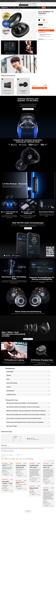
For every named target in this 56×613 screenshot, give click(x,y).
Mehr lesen (47, 477)
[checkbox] (2, 79)
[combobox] (12, 455)
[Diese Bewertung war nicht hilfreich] (25, 476)
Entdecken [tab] (18, 7)
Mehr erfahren (28, 228)
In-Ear (8, 9)
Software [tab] (14, 7)
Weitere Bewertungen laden (28, 511)
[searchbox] (4, 455)
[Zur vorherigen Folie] (5, 1)
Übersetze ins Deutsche (6, 472)
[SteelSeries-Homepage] (5, 7)
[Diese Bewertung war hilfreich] (37, 481)
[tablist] (15, 7)
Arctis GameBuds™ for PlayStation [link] (15, 9)
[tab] (39, 7)
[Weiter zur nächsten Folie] (50, 1)
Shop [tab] (10, 7)
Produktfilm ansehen (29, 109)
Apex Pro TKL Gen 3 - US (7, 90)
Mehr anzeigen (30, 458)
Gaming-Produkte (4, 9)
